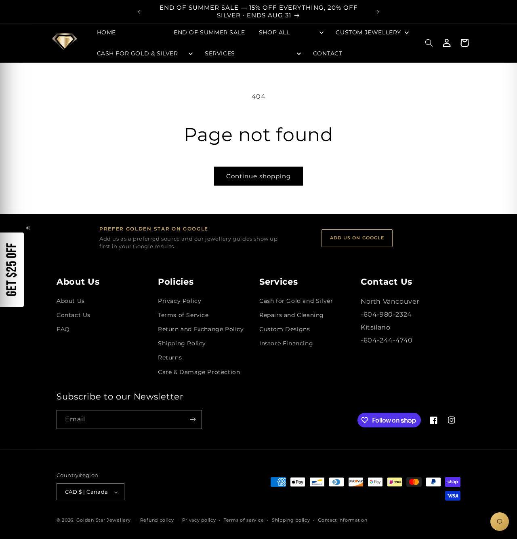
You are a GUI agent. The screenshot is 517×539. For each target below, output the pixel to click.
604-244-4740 (388, 340)
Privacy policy (199, 520)
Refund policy (157, 520)
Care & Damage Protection (199, 372)
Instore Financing (286, 343)
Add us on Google (357, 238)
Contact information (342, 520)
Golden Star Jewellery (103, 520)
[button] (290, 32)
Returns (170, 357)
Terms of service (244, 520)
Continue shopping (258, 176)
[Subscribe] (193, 419)
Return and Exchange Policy (201, 329)
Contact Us (73, 315)
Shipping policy (291, 520)
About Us (71, 300)
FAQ (63, 329)
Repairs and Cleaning (291, 315)
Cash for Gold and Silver (296, 300)
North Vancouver (390, 301)
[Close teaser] (28, 228)
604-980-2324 (388, 314)
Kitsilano (375, 327)
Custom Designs (284, 329)
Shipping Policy (182, 343)
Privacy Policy (179, 300)
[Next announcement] (378, 12)
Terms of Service (183, 315)
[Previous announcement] (139, 12)
